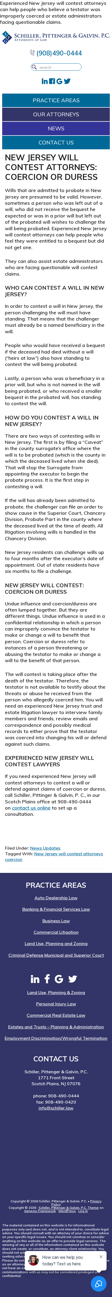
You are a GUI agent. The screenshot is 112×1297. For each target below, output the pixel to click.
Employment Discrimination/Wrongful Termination (56, 1038)
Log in (83, 1211)
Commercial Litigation (56, 932)
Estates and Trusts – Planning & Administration (56, 1026)
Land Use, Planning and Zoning (56, 943)
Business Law (56, 920)
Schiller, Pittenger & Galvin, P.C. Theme (69, 1208)
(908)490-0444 (58, 53)
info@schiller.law (56, 1108)
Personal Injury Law (56, 1003)
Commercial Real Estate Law (56, 1015)
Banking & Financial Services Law (56, 909)
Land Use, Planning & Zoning (56, 992)
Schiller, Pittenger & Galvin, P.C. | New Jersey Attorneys (56, 37)
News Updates (45, 848)
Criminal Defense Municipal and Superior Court (56, 955)
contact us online (31, 808)
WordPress (67, 1211)
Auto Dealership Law (56, 897)
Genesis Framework (40, 1211)
